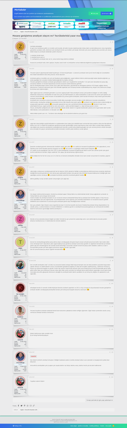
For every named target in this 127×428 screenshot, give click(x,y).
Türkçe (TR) (18, 426)
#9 (112, 260)
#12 (112, 329)
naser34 (33, 356)
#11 (112, 306)
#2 (112, 68)
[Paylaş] (110, 42)
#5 (112, 167)
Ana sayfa (108, 426)
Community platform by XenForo (63, 420)
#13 (112, 352)
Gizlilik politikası (94, 426)
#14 (112, 377)
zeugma (16, 38)
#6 (112, 190)
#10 (112, 283)
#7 (112, 214)
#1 (112, 42)
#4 (112, 142)
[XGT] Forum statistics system (63, 422)
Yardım (102, 426)
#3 (112, 119)
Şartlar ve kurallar (83, 426)
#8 (112, 237)
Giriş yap (95, 13)
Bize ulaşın (73, 426)
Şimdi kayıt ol (106, 13)
